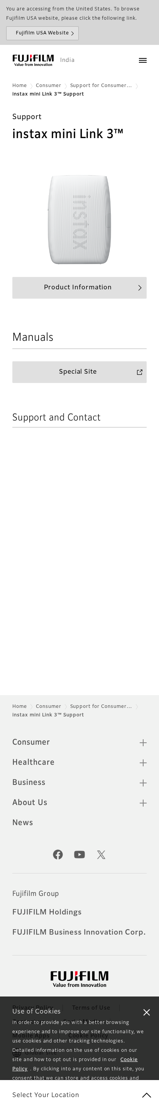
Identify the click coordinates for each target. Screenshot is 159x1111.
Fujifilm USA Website (42, 33)
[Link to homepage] (33, 60)
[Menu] (143, 60)
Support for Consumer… (101, 86)
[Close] (147, 1012)
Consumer (48, 86)
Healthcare (33, 762)
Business (29, 782)
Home (19, 86)
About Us (29, 803)
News (22, 823)
